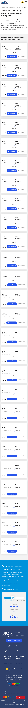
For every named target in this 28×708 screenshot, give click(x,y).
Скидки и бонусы (15, 646)
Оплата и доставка (14, 685)
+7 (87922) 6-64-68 (17, 679)
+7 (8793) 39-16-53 (17, 675)
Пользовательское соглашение (14, 693)
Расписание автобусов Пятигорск (15, 7)
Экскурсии (19, 660)
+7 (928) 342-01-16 (15, 669)
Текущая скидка (14, 609)
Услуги (18, 658)
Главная (3, 7)
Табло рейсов (8, 663)
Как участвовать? (9, 589)
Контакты (19, 663)
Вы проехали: (14, 604)
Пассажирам (20, 656)
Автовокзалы (8, 658)
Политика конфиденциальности (14, 692)
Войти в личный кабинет (15, 651)
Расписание (7, 660)
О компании (7, 656)
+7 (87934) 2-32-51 (17, 677)
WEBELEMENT (20, 704)
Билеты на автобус (14, 640)
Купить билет (12, 56)
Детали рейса (22, 56)
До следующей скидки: (14, 615)
